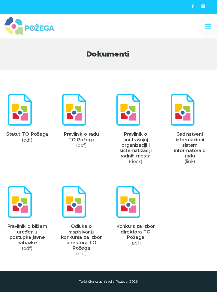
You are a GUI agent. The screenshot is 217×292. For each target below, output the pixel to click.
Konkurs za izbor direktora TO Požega (135, 232)
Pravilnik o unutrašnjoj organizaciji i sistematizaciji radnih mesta (136, 145)
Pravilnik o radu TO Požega (81, 136)
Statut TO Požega (27, 134)
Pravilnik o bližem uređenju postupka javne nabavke (27, 234)
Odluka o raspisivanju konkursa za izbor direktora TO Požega (81, 237)
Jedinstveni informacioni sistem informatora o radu (190, 145)
